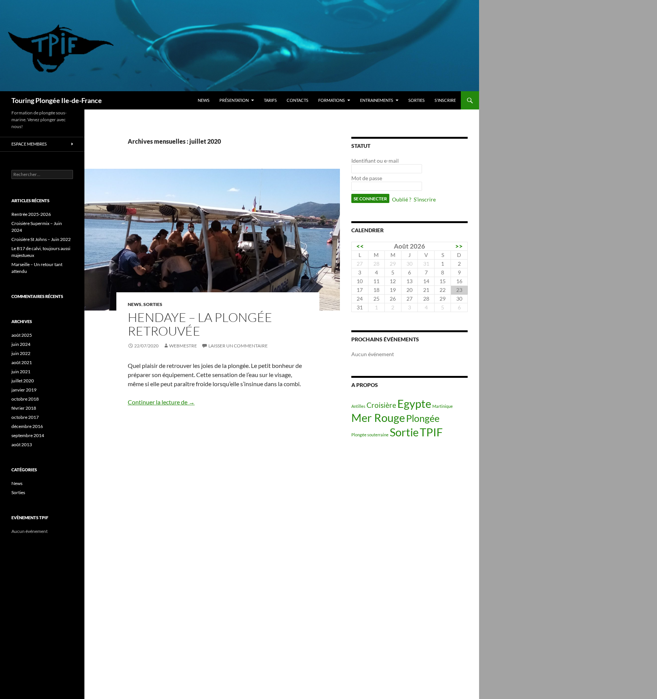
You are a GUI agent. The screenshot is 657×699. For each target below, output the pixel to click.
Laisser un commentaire (238, 346)
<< (360, 246)
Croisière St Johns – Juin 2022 (41, 239)
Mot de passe (366, 178)
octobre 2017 (25, 417)
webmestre (183, 346)
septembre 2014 (27, 435)
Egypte (414, 403)
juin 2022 (20, 353)
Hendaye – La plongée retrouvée (200, 324)
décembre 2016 (27, 426)
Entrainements (376, 100)
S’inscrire (445, 100)
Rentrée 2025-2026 (31, 214)
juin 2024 (20, 344)
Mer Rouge (378, 417)
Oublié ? (401, 199)
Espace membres (29, 143)
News (203, 100)
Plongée (423, 418)
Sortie (404, 432)
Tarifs (270, 100)
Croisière (381, 405)
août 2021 (21, 362)
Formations (331, 100)
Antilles (358, 406)
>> (459, 246)
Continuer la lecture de (161, 402)
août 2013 (21, 444)
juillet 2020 (22, 381)
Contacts (297, 100)
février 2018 (23, 408)
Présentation (234, 100)
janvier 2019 (23, 390)
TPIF (431, 432)
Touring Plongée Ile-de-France (56, 100)
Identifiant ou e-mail (375, 160)
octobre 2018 (25, 399)
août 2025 (21, 335)
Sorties (416, 100)
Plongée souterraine (370, 434)
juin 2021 (20, 371)
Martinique (442, 406)
